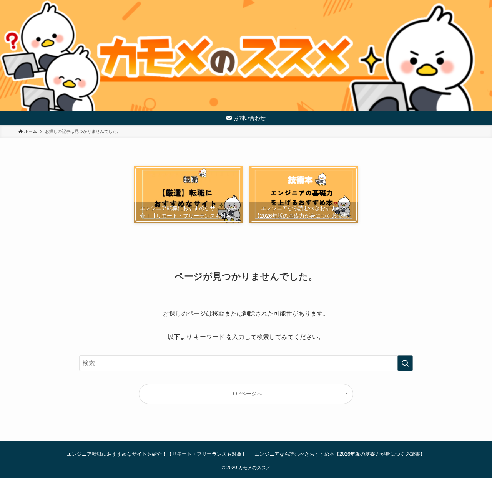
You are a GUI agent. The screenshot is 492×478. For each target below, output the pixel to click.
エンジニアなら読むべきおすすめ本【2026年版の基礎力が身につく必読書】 (339, 454)
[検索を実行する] (405, 363)
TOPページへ (245, 393)
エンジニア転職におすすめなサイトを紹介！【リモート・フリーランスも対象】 (157, 454)
